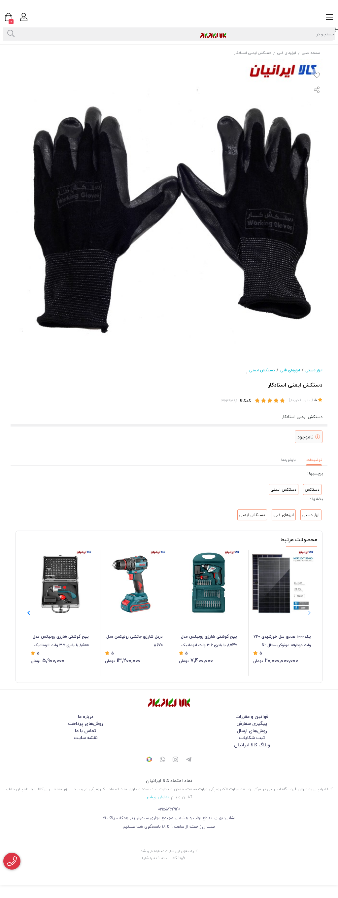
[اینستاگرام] (176, 760)
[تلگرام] (189, 760)
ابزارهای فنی (286, 53)
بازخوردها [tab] (288, 460)
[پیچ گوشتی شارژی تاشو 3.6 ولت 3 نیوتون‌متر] (208, 582)
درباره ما (85, 716)
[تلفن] (11, 861)
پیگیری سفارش (251, 723)
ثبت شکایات (252, 737)
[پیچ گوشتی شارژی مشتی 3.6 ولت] (59, 582)
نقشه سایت (86, 737)
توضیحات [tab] (314, 460)
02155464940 (169, 809)
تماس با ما (85, 731)
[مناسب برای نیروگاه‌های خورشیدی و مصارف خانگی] (282, 582)
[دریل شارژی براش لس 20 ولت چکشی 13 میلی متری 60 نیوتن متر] (134, 582)
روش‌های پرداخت (85, 723)
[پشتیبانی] (162, 760)
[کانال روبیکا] (149, 760)
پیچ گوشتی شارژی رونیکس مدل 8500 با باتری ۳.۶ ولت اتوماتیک (61, 641)
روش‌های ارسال (252, 731)
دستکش (312, 489)
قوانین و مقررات (251, 716)
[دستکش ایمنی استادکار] (169, 702)
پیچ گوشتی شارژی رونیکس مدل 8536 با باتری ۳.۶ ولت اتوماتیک (209, 641)
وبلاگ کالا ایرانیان (252, 745)
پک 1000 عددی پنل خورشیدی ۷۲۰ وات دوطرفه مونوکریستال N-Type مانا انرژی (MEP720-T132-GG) (282, 641)
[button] (28, 613)
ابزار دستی (313, 370)
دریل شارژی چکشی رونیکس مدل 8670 (134, 641)
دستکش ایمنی (262, 370)
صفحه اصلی (311, 53)
